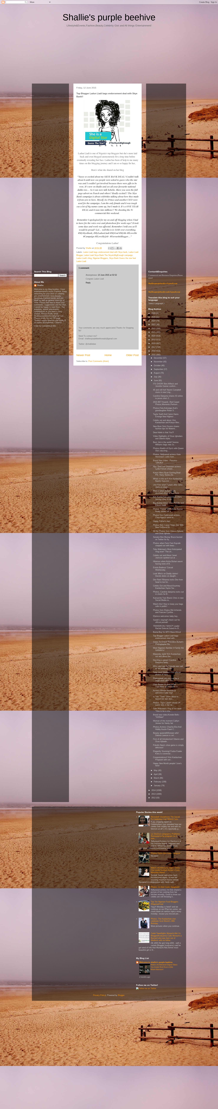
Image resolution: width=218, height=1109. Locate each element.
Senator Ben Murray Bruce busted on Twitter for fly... (167, 538)
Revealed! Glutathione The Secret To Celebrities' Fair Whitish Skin (165, 818)
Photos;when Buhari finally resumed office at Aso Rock (166, 492)
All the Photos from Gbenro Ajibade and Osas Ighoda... (168, 532)
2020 (153, 336)
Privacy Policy (99, 995)
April (156, 774)
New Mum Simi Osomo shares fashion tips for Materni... (166, 427)
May (156, 770)
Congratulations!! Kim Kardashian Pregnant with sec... (167, 758)
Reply (88, 283)
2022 (153, 328)
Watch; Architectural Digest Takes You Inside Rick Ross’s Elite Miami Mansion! (164, 967)
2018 (153, 343)
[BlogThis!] (112, 248)
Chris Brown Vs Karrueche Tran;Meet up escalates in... (166, 685)
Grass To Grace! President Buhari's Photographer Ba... (168, 643)
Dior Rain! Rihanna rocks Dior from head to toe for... (168, 581)
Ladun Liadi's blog (84, 258)
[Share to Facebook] (117, 248)
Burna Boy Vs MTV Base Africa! (167, 632)
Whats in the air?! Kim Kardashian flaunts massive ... (167, 480)
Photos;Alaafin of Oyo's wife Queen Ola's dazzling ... (168, 449)
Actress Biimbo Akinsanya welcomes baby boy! (164, 691)
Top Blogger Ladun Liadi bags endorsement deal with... (165, 637)
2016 (153, 351)
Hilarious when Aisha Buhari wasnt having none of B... (168, 562)
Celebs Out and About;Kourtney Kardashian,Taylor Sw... (166, 587)
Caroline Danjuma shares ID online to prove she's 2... (168, 397)
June (156, 380)
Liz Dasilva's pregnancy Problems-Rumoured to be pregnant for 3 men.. (165, 836)
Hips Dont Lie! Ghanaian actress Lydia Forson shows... (167, 467)
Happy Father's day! (161, 521)
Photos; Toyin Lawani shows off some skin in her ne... (166, 704)
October (157, 365)
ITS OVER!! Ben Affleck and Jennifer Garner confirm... (165, 385)
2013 (153, 794)
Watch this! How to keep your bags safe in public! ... (168, 605)
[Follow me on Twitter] (146, 988)
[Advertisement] (109, 56)
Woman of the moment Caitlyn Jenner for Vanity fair (166, 722)
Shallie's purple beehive (109, 17)
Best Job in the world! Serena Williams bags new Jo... (165, 443)
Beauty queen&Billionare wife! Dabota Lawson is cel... (166, 734)
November (158, 362)
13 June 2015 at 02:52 (107, 275)
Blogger (121, 995)
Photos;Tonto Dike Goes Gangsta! (165, 853)
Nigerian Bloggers (100, 258)
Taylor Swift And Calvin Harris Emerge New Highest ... (166, 415)
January (157, 785)
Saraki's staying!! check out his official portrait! (166, 621)
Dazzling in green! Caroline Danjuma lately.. (164, 661)
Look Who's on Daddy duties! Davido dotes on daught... (165, 574)
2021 (153, 332)
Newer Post (83, 355)
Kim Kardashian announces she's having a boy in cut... (167, 498)
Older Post (132, 355)
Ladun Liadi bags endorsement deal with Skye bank (105, 252)
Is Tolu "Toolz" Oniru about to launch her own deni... (165, 697)
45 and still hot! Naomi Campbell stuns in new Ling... (167, 391)
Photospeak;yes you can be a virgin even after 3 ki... (166, 679)
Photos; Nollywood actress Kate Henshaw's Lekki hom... (167, 455)
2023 (153, 324)
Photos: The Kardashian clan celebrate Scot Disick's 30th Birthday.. (163, 921)
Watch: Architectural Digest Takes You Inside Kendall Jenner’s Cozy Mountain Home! (165, 870)
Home (108, 355)
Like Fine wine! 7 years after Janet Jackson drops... (168, 486)
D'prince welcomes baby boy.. (166, 616)
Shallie (40, 285)
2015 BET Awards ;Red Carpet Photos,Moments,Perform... (166, 403)
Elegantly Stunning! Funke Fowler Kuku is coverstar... (167, 752)
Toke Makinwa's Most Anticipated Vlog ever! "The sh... (167, 550)
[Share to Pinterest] (120, 248)
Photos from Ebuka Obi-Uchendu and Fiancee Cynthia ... (167, 611)
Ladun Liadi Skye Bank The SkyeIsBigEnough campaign (108, 255)
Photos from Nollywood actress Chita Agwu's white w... (166, 516)
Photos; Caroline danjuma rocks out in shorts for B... (168, 593)
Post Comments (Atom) (98, 361)
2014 (153, 790)
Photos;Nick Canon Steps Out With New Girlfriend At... (168, 526)
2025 (153, 317)
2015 (153, 355)
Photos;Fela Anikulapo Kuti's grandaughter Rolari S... (165, 409)
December (158, 358)
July (156, 377)
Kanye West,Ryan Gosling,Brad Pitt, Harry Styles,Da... (166, 474)
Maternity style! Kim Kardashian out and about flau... (167, 655)
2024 (153, 321)
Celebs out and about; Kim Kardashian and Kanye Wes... (167, 421)
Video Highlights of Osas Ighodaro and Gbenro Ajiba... (167, 437)
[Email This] (109, 248)
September (159, 369)
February (158, 782)
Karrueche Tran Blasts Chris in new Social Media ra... (168, 599)
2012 (153, 798)
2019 (153, 340)
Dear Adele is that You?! (163, 432)
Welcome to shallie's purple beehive (155, 962)
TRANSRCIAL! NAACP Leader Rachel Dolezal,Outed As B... (166, 627)
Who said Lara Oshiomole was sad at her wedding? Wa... (168, 667)
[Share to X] (115, 248)
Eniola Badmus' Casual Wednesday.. (163, 568)
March (157, 778)
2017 (153, 347)
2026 (153, 313)
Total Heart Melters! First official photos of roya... (167, 673)
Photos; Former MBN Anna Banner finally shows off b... (168, 510)
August (157, 373)
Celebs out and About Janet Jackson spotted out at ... (165, 556)
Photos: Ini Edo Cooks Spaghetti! (165, 887)
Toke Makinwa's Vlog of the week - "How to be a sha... (168, 710)
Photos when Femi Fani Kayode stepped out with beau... (166, 544)
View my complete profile (45, 326)
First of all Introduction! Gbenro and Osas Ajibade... (168, 740)
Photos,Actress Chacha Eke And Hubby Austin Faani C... (167, 728)
